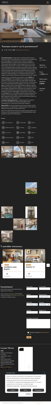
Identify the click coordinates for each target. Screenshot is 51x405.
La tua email (42, 286)
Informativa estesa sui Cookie (38, 402)
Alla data (41, 302)
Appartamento (43, 294)
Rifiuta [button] (25, 390)
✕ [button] (44, 373)
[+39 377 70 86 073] (7, 50)
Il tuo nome (29, 286)
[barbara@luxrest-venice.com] (21, 50)
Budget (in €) (42, 310)
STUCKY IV (30, 267)
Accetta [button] (13, 390)
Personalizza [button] (38, 390)
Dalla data (29, 302)
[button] (2, 265)
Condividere (28, 394)
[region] (25, 265)
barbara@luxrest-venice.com (17, 295)
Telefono (28, 310)
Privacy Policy (38, 403)
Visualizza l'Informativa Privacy (29, 386)
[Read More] (13, 256)
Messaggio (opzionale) (32, 318)
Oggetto (28, 294)
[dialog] (25, 382)
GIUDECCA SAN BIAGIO (10, 268)
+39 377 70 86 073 (7, 367)
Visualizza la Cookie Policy (13, 386)
